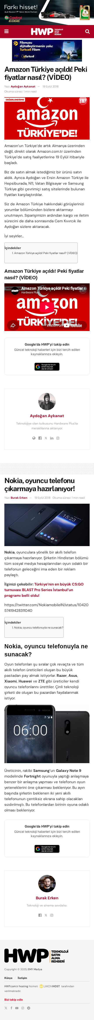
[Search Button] (87, 31)
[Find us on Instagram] (22, 1008)
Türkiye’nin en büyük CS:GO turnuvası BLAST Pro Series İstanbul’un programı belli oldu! (44, 590)
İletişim (22, 978)
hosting (23, 986)
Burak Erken (19, 498)
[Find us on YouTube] (16, 1008)
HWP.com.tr (11, 986)
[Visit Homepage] (47, 31)
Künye (8, 978)
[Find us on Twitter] (5, 1008)
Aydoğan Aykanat (23, 86)
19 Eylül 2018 (51, 86)
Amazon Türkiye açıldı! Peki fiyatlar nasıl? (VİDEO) (45, 253)
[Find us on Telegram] (28, 1008)
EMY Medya (35, 969)
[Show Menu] (6, 31)
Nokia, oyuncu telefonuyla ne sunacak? (38, 627)
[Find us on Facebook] (11, 1008)
